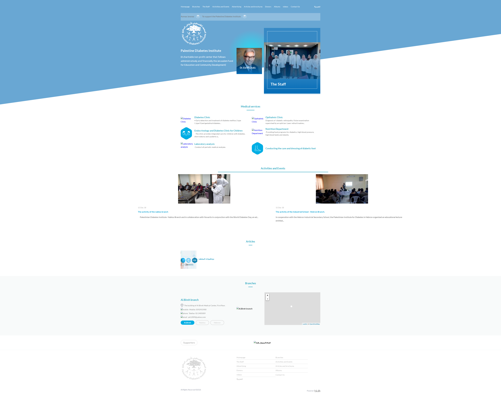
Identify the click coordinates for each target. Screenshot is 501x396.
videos (285, 6)
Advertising (236, 6)
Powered (310, 391)
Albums (277, 6)
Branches (196, 6)
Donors (268, 6)
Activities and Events (220, 6)
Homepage (185, 6)
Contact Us (295, 6)
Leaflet (305, 324)
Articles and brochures (253, 6)
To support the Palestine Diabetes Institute (193, 16)
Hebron (217, 322)
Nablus (202, 322)
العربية (317, 6)
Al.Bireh (187, 322)
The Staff (206, 6)
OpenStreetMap (315, 324)
